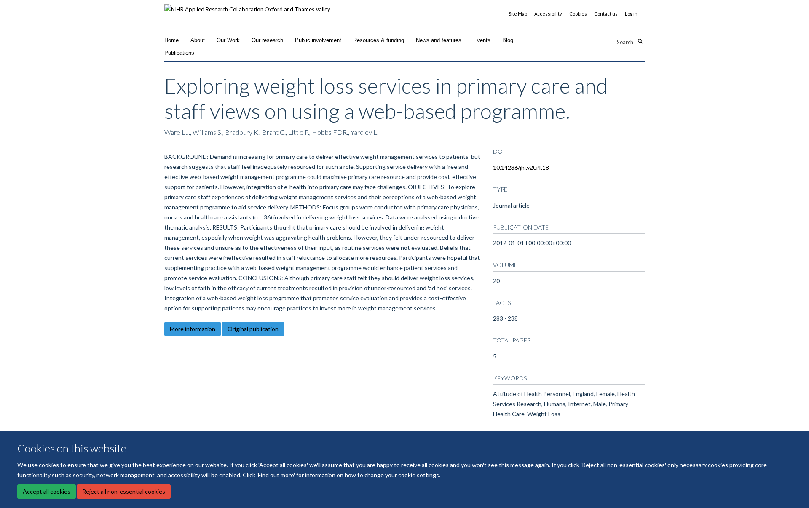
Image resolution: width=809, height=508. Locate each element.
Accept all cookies (46, 491)
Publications (179, 53)
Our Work (228, 40)
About (197, 40)
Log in (631, 13)
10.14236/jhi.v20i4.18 (521, 167)
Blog (507, 40)
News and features (438, 40)
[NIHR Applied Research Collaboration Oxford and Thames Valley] (247, 6)
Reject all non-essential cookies (123, 491)
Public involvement (318, 40)
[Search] (640, 41)
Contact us (606, 13)
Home (171, 40)
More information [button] (192, 328)
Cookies (578, 13)
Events (481, 40)
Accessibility (548, 13)
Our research (267, 40)
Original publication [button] (253, 328)
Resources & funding (378, 40)
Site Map (518, 13)
